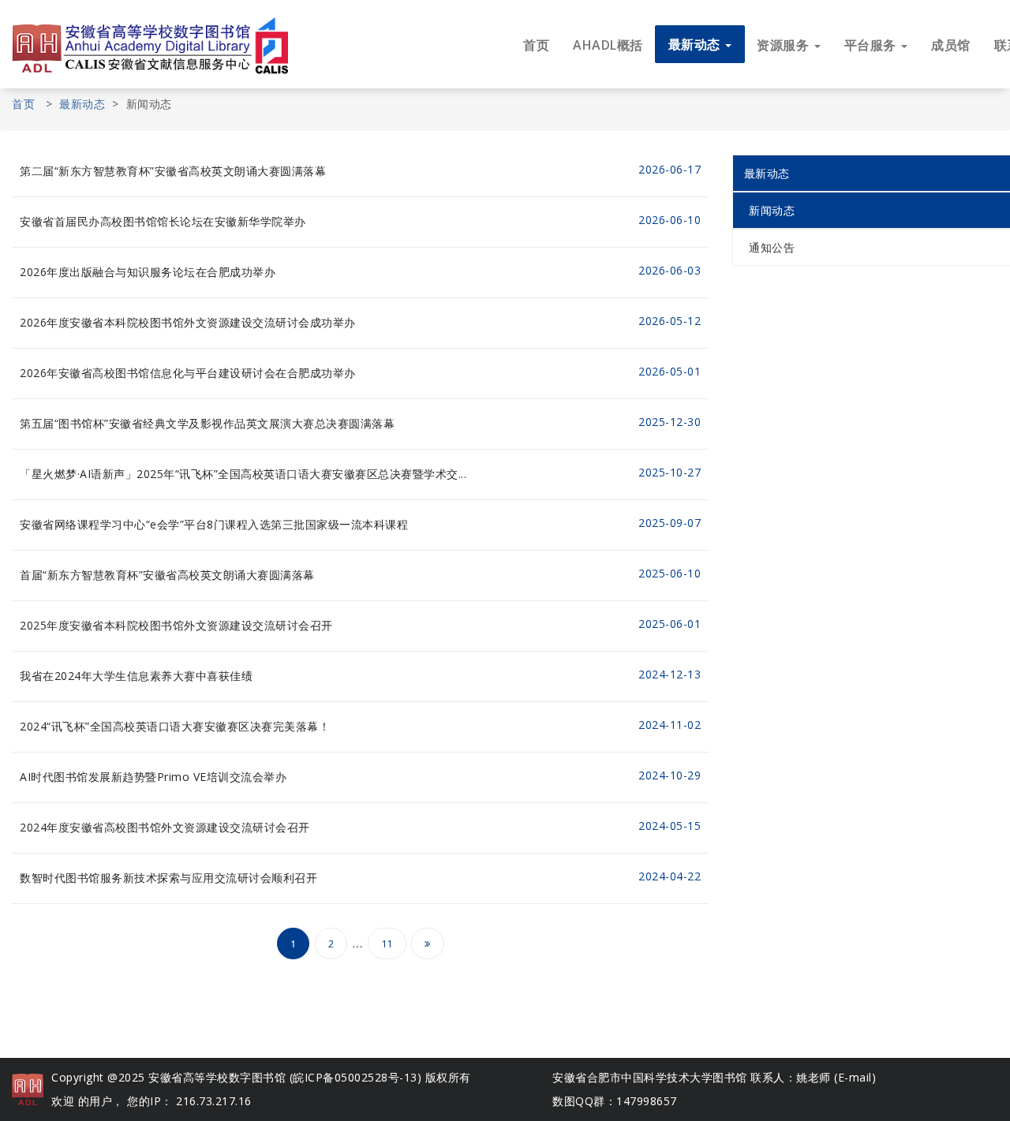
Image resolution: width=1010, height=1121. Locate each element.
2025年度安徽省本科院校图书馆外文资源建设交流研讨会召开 (176, 625)
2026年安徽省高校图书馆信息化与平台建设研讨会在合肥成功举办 (188, 372)
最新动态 (82, 103)
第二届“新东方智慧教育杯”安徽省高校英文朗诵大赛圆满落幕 (173, 170)
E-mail (855, 1077)
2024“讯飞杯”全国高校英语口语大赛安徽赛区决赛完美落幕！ (175, 726)
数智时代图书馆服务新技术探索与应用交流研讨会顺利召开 (168, 877)
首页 (536, 45)
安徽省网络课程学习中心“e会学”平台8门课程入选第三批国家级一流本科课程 (214, 524)
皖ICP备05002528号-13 (355, 1077)
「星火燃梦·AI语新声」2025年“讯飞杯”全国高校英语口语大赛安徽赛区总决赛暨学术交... (243, 473)
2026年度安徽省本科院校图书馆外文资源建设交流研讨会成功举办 (188, 322)
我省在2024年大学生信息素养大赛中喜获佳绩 (136, 675)
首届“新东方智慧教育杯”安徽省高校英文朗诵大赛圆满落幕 (167, 574)
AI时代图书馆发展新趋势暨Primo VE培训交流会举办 (153, 776)
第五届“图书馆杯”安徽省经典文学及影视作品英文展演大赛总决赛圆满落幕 (207, 423)
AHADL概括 (608, 45)
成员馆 (951, 45)
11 (387, 943)
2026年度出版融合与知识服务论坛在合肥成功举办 (147, 271)
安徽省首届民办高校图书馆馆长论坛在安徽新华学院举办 (163, 221)
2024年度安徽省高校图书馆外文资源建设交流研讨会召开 (165, 827)
